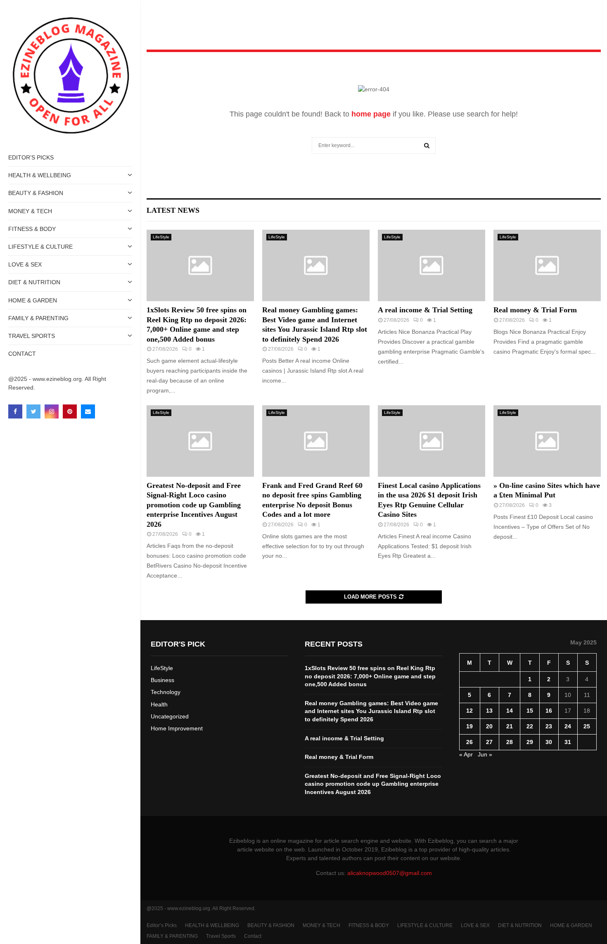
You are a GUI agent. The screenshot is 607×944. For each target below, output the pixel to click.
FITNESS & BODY (32, 229)
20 (489, 726)
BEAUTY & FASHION (35, 193)
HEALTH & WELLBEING (39, 175)
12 (469, 710)
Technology (165, 692)
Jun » (485, 754)
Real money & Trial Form (535, 310)
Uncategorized (170, 716)
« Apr (466, 754)
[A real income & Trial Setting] (431, 265)
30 (548, 742)
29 (529, 742)
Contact (22, 353)
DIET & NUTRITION (34, 282)
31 (567, 742)
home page (371, 114)
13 (489, 710)
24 (567, 726)
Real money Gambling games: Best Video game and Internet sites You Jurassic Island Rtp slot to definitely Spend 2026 (371, 711)
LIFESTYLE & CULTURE (40, 246)
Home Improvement (177, 728)
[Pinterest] (70, 411)
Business (162, 680)
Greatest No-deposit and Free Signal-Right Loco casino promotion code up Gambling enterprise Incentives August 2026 (194, 504)
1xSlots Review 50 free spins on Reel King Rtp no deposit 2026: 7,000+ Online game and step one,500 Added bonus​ (370, 676)
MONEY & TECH (30, 211)
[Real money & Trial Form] (547, 265)
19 (469, 726)
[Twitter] (33, 411)
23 (548, 726)
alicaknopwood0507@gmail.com (389, 873)
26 (469, 742)
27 (489, 742)
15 (529, 710)
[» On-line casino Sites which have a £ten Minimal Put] (547, 441)
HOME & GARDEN (32, 300)
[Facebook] (15, 411)
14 (509, 710)
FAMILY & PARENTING (38, 318)
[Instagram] (52, 411)
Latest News (173, 210)
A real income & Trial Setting (425, 310)
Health (159, 704)
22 (529, 726)
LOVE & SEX (25, 264)
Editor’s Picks (31, 157)
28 (509, 742)
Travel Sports (31, 336)
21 (509, 726)
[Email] (88, 411)
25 (586, 726)
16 (548, 710)
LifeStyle (161, 237)
